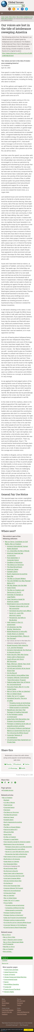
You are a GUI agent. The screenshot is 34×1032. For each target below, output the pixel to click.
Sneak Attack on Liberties (11, 861)
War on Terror (12, 17)
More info (4, 1030)
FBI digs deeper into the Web (17, 585)
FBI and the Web (9, 832)
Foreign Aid (7, 987)
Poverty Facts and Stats (11, 970)
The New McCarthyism (14, 567)
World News (5, 1003)
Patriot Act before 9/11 (10, 829)
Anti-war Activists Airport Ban (12, 881)
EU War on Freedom (10, 837)
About (4, 1005)
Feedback (5, 1014)
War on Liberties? (9, 895)
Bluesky (9, 764)
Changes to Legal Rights (11, 839)
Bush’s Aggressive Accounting (17, 574)
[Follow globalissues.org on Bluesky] (18, 9)
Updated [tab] (4, 960)
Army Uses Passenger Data (12, 886)
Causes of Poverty (9, 974)
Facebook (17, 764)
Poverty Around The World (12, 989)
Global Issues (16, 2)
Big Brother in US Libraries (12, 859)
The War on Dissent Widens (16, 578)
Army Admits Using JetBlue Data (18, 675)
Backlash (6, 800)
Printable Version (8, 790)
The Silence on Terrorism (15, 565)
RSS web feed (21, 1001)
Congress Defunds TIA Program (13, 888)
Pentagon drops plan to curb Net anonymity (18, 847)
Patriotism (7, 810)
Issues (6, 17)
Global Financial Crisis (10, 972)
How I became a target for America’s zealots (17, 842)
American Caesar (12, 569)
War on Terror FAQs (9, 937)
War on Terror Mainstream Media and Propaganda (13, 943)
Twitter (26, 764)
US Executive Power (10, 893)
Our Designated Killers (10, 864)
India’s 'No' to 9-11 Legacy (15, 696)
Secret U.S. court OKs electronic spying (17, 851)
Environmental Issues (10, 979)
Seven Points (11, 588)
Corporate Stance (9, 807)
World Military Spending (11, 984)
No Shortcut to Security (11, 871)
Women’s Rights (9, 992)
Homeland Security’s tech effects (20, 611)
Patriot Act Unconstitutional (12, 890)
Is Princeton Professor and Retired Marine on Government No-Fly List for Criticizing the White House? (18, 730)
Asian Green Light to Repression (13, 873)
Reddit (23, 768)
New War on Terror (9, 947)
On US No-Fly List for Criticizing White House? (17, 922)
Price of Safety (8, 903)
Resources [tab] (5, 963)
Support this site (7, 1012)
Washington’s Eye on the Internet (18, 604)
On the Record (12, 673)
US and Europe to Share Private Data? (15, 927)
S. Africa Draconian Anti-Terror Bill (14, 876)
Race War (10, 576)
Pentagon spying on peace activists (14, 920)
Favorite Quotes (22, 1014)
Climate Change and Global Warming (15, 977)
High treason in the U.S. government (15, 856)
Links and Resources (23, 1012)
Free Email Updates (7, 1010)
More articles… (7, 951)
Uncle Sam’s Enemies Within (12, 878)
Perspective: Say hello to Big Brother (16, 854)
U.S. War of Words (9, 802)
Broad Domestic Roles (10, 868)
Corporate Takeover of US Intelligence (15, 925)
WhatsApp (13, 768)
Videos (19, 1010)
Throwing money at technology (19, 703)
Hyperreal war (8, 805)
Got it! (28, 1029)
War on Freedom (7, 797)
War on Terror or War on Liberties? (18, 691)
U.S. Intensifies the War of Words (18, 551)
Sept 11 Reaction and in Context (12, 940)
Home (2, 17)
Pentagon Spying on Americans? (13, 915)
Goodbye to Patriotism (14, 562)
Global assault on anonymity (18, 707)
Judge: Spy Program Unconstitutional (15, 918)
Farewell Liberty (12, 572)
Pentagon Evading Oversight (12, 913)
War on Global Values (14, 694)
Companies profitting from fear (19, 705)
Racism (6, 982)
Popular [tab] (4, 958)
